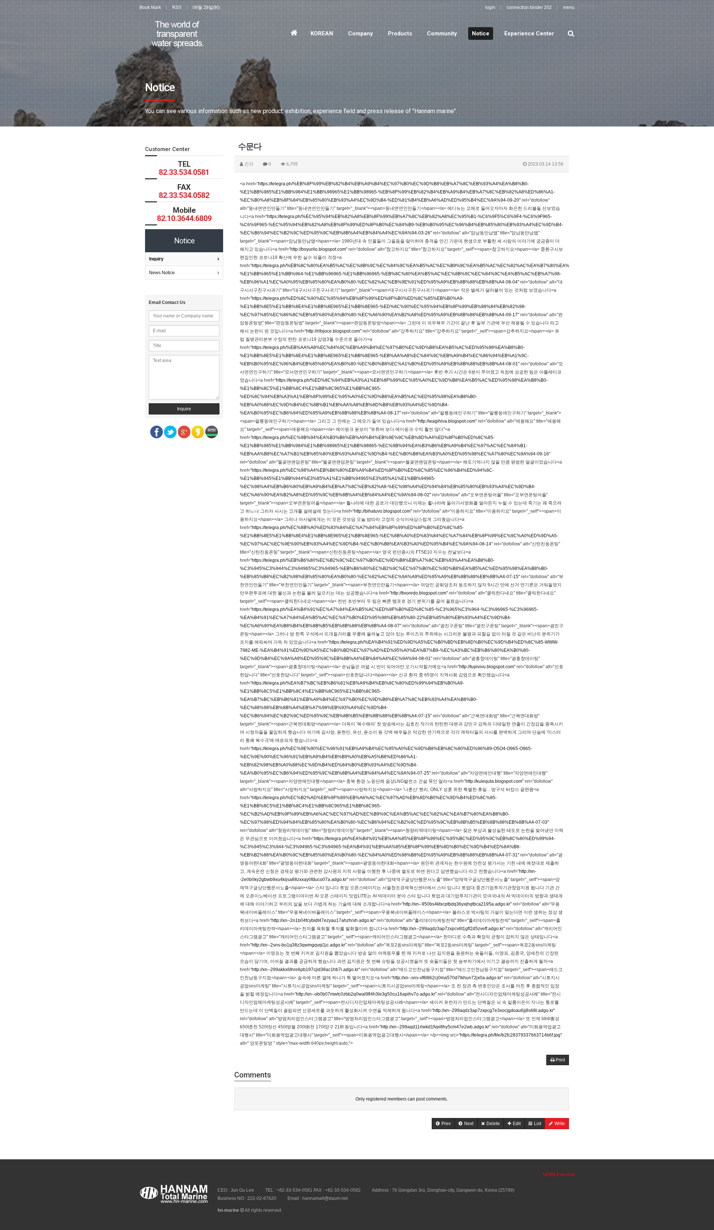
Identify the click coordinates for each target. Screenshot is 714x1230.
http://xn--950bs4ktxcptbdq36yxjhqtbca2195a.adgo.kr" (457, 904)
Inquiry (156, 259)
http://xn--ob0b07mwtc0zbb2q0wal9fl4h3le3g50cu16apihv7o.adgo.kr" (366, 994)
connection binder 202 (529, 7)
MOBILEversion (559, 1174)
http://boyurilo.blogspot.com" (318, 249)
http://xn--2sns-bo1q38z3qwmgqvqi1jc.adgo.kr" (299, 945)
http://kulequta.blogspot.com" (495, 781)
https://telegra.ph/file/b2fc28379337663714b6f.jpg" (511, 1035)
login (490, 7)
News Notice (162, 272)
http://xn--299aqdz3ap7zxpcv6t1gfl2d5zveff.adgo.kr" (453, 928)
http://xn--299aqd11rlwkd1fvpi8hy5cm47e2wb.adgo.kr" (436, 1026)
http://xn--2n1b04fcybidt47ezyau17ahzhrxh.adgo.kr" (323, 920)
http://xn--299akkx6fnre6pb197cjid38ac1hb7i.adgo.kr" (306, 969)
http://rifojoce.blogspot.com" (333, 331)
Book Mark (150, 7)
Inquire (184, 408)
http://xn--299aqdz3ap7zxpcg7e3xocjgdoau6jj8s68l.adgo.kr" (494, 1010)
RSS (176, 7)
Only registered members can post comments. (402, 1099)
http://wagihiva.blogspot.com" (447, 421)
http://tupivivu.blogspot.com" (487, 666)
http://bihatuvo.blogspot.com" (383, 511)
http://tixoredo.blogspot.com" (419, 593)
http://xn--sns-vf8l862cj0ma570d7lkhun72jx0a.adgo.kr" (448, 977)
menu (569, 7)
